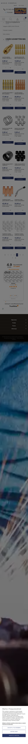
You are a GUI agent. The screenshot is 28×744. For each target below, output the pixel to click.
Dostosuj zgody (14, 731)
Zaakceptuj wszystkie (14, 735)
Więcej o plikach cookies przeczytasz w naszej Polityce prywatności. (14, 723)
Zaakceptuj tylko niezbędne (14, 727)
